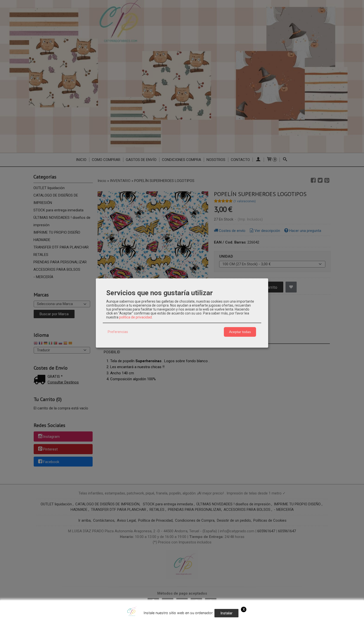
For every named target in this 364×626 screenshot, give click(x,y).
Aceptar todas (240, 332)
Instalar (226, 613)
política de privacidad (135, 317)
